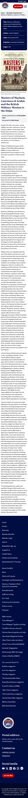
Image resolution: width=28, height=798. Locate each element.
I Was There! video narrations (12, 640)
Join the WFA (18, 6)
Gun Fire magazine (8, 670)
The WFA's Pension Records (12, 628)
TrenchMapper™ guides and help (13, 624)
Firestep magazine (8, 674)
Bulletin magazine (8, 666)
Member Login (7, 538)
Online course (7, 606)
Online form (6, 756)
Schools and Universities (11, 602)
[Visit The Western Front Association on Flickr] (22, 769)
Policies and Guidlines (10, 558)
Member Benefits (8, 534)
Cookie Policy (7, 554)
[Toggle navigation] (25, 6)
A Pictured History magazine (12, 694)
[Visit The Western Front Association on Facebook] (15, 769)
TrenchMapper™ (8, 620)
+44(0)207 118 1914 (8, 752)
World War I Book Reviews (14, 13)
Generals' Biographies (10, 648)
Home (3, 13)
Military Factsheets (9, 702)
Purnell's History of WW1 (11, 686)
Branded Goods (7, 590)
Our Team (5, 598)
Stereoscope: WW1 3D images (12, 652)
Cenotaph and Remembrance (12, 580)
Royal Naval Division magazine (13, 682)
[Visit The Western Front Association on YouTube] (4, 769)
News (4, 572)
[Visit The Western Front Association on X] (7, 769)
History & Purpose (8, 576)
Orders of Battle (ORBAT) (11, 656)
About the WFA (7, 568)
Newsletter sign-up (9, 546)
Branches (5, 530)
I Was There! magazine (10, 690)
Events (4, 526)
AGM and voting (7, 594)
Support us (6, 550)
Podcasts (5, 610)
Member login (22, 1)
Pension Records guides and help (14, 632)
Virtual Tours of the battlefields (13, 644)
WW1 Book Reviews (9, 706)
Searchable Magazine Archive (12, 636)
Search (4, 542)
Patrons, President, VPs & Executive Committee (11, 585)
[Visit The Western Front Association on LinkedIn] (11, 769)
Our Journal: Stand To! (10, 662)
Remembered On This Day (11, 562)
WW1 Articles (6, 616)
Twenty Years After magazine (12, 698)
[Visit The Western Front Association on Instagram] (18, 769)
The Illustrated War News (11, 678)
